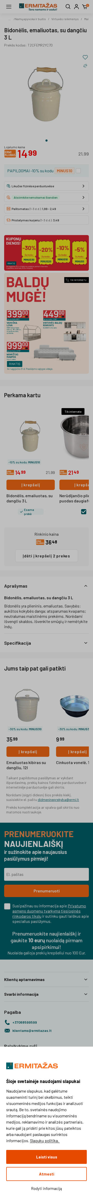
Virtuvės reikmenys (65, 19)
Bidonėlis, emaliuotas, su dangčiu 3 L (29, 498)
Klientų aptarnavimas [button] (24, 979)
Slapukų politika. (45, 1140)
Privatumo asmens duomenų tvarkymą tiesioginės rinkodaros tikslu (49, 910)
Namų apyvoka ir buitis (30, 19)
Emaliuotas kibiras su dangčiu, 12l (26, 765)
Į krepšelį (30, 484)
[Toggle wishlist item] (85, 57)
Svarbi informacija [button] (21, 994)
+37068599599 (24, 1022)
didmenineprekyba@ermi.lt (58, 799)
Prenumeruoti (47, 890)
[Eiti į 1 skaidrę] (46, 140)
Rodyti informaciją (46, 1188)
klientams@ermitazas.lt (32, 1030)
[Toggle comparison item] (85, 65)
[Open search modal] (68, 7)
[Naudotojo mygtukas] (76, 7)
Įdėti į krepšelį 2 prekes (46, 555)
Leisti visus (46, 1157)
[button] (46, 586)
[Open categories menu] (8, 6)
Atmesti (46, 1174)
